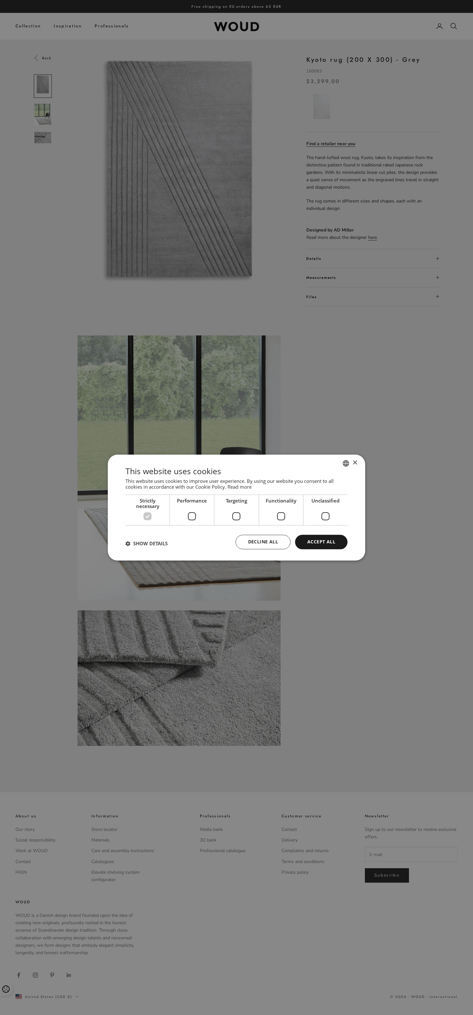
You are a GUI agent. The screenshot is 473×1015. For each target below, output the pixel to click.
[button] (146, 543)
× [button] (354, 462)
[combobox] (346, 463)
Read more (239, 487)
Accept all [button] (321, 542)
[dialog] (236, 507)
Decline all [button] (263, 542)
